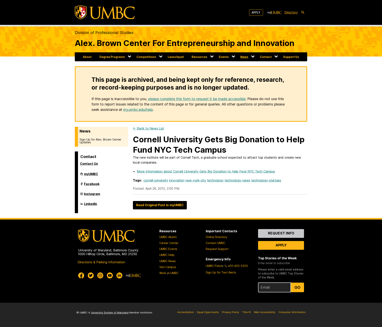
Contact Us (89, 164)
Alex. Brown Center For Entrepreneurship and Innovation (184, 43)
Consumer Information (292, 312)
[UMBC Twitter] (90, 275)
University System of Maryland (110, 312)
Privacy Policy (230, 312)
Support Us (291, 57)
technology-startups (266, 180)
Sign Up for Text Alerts (221, 272)
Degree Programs (112, 57)
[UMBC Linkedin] (119, 275)
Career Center (168, 243)
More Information (206, 171)
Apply (256, 12)
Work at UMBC (168, 273)
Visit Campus (167, 267)
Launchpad (176, 57)
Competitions (146, 57)
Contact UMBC (215, 243)
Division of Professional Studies (104, 32)
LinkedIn (90, 205)
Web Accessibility (264, 312)
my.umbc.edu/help (138, 109)
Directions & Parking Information (101, 262)
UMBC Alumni (168, 237)
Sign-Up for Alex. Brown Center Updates (100, 141)
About (87, 57)
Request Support (217, 249)
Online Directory (216, 237)
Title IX (246, 312)
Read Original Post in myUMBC (160, 205)
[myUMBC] (274, 12)
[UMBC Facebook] (81, 275)
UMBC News (167, 261)
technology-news (237, 180)
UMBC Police (214, 265)
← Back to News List (148, 128)
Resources (199, 57)
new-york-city (195, 180)
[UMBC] (105, 12)
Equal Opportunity (208, 312)
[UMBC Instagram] (100, 275)
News (244, 57)
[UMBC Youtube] (109, 275)
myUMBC (91, 176)
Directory (291, 12)
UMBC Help (166, 255)
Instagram (92, 195)
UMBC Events (168, 249)
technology (215, 180)
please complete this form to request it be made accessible (197, 99)
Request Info (281, 233)
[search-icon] (302, 12)
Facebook (91, 185)
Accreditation (185, 312)
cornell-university (155, 180)
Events (224, 57)
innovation (176, 180)
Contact (266, 57)
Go (297, 287)
